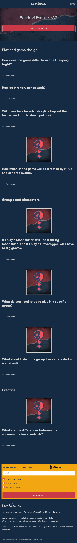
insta (49, 512)
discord (29, 512)
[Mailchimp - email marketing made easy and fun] (55, 468)
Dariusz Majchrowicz (20, 539)
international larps (12, 483)
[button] (38, 75)
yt (37, 512)
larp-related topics (13, 487)
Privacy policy (21, 527)
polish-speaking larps (14, 479)
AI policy (42, 527)
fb (43, 512)
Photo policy (32, 527)
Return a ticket (51, 527)
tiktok (57, 512)
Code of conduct (8, 527)
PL (74, 4)
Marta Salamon (33, 539)
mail (20, 512)
